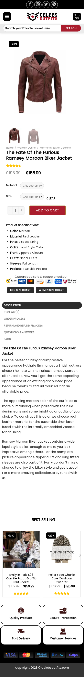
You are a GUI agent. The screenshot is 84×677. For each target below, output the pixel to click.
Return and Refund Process (23, 325)
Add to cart (47, 210)
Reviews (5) (11, 312)
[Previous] (12, 82)
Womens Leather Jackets (55, 147)
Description (12, 305)
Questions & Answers (19, 332)
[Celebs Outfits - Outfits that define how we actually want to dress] (42, 17)
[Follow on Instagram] (38, 4)
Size (9, 196)
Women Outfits (26, 147)
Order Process (14, 318)
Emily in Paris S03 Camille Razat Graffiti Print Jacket (21, 578)
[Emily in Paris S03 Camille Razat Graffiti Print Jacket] (21, 549)
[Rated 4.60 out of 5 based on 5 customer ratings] (14, 166)
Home (9, 147)
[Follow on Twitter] (46, 4)
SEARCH (71, 28)
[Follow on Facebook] (29, 4)
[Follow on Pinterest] (54, 4)
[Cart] (77, 17)
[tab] (42, 305)
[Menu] (7, 16)
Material (11, 185)
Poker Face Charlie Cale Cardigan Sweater (62, 578)
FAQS (7, 339)
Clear (50, 198)
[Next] (67, 82)
